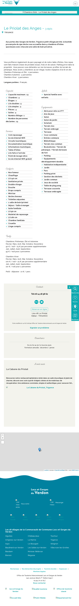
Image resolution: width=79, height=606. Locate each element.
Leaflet (46, 470)
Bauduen (9, 551)
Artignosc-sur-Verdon (14, 540)
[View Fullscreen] (2, 442)
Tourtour (54, 536)
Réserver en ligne (39, 309)
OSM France (75, 470)
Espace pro (63, 569)
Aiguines (8, 536)
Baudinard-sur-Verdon (14, 548)
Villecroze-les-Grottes (59, 548)
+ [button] (2, 435)
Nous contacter (39, 583)
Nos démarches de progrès (31, 569)
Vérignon (54, 544)
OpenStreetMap (59, 470)
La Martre (32, 540)
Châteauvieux (33, 536)
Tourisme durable (50, 569)
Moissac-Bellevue (35, 551)
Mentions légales (39, 571)
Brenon (8, 555)
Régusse (31, 555)
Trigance (54, 540)
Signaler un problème (39, 328)
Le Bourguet (33, 544)
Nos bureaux (14, 569)
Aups (7, 544)
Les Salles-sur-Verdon (37, 548)
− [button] (2, 438)
